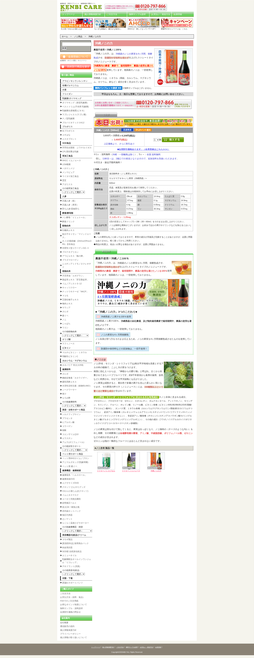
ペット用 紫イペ (69, 466)
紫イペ (65, 315)
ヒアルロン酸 (68, 422)
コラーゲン (67, 426)
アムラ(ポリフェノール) (73, 442)
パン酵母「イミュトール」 (74, 217)
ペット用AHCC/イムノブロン (75, 458)
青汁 (64, 394)
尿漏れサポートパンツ (72, 583)
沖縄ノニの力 (156, 471)
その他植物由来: (69, 331)
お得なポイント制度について (73, 604)
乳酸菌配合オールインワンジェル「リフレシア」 (76, 561)
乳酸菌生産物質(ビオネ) (73, 110)
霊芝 (64, 180)
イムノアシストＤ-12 (72, 283)
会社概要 (64, 622)
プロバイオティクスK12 (73, 122)
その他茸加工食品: (70, 188)
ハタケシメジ (68, 168)
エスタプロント (69, 139)
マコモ (65, 295)
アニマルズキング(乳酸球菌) (75, 462)
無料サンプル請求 (137, 14)
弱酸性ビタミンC (70, 356)
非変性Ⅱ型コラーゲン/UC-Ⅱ (75, 248)
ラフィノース (68, 343)
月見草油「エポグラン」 (73, 275)
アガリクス (67, 184)
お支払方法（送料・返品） (72, 597)
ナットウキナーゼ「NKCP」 (75, 291)
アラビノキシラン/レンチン (75, 81)
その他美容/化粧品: (71, 570)
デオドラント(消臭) (71, 566)
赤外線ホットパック (71, 511)
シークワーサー (69, 390)
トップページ (68, 14)
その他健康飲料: (69, 402)
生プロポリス (68, 131)
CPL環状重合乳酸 (70, 151)
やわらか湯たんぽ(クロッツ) (75, 491)
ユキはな (66, 135)
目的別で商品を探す (76, 66)
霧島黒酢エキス (69, 382)
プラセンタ (67, 418)
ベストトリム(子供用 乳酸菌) (75, 106)
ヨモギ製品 (67, 539)
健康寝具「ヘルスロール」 (74, 475)
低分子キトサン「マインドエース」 (76, 235)
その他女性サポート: (71, 446)
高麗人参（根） (69, 201)
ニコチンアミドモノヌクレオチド (76, 265)
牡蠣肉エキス (68, 230)
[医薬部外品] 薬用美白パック (75, 543)
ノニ (64, 319)
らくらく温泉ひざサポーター (75, 523)
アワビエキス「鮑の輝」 (73, 256)
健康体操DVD (68, 479)
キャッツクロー (69, 287)
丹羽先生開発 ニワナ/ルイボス (77, 147)
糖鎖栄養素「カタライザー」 (75, 378)
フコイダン (67, 94)
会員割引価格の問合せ (70, 612)
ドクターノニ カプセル (106, 471)
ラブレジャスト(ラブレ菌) (74, 114)
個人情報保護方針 (93, 14)
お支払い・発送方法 (161, 14)
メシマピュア (68, 172)
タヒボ (65, 311)
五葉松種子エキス (70, 299)
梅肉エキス (67, 303)
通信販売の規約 (67, 626)
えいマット (67, 519)
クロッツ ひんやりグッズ (73, 487)
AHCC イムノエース (71, 160)
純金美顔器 (67, 547)
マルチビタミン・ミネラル (74, 352)
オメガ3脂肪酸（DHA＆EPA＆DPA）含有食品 (76, 242)
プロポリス (67, 126)
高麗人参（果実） (70, 205)
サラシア (66, 307)
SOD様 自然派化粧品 (72, 551)
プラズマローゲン (70, 260)
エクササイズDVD (70, 483)
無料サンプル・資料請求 (71, 608)
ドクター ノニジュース (131, 471)
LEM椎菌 (66, 164)
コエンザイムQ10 (70, 434)
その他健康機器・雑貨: (72, 527)
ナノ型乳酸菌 (68, 118)
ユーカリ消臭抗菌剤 (71, 499)
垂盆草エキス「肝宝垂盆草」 (75, 279)
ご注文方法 (112, 14)
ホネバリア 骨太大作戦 (72, 365)
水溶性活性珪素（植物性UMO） (77, 386)
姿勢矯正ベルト (69, 503)
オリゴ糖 (66, 339)
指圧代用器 (67, 515)
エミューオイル (69, 555)
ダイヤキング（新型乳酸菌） (75, 102)
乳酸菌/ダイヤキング (71, 98)
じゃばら (66, 323)
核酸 (64, 430)
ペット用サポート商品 (72, 454)
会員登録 (178, 14)
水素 (64, 89)
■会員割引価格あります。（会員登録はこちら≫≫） (143, 149)
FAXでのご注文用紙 (69, 601)
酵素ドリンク (68, 221)
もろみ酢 (66, 398)
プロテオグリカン (70, 252)
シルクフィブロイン (71, 414)
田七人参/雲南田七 (70, 209)
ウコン (65, 327)
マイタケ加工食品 (70, 176)
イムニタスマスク (70, 495)
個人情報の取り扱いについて (73, 637)
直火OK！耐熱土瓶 (71, 507)
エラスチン (67, 438)
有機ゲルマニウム (70, 85)
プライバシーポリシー (70, 634)
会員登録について (75, 56)
